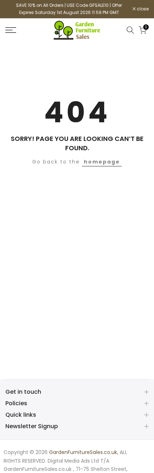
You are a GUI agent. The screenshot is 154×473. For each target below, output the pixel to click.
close (142, 9)
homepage (102, 161)
